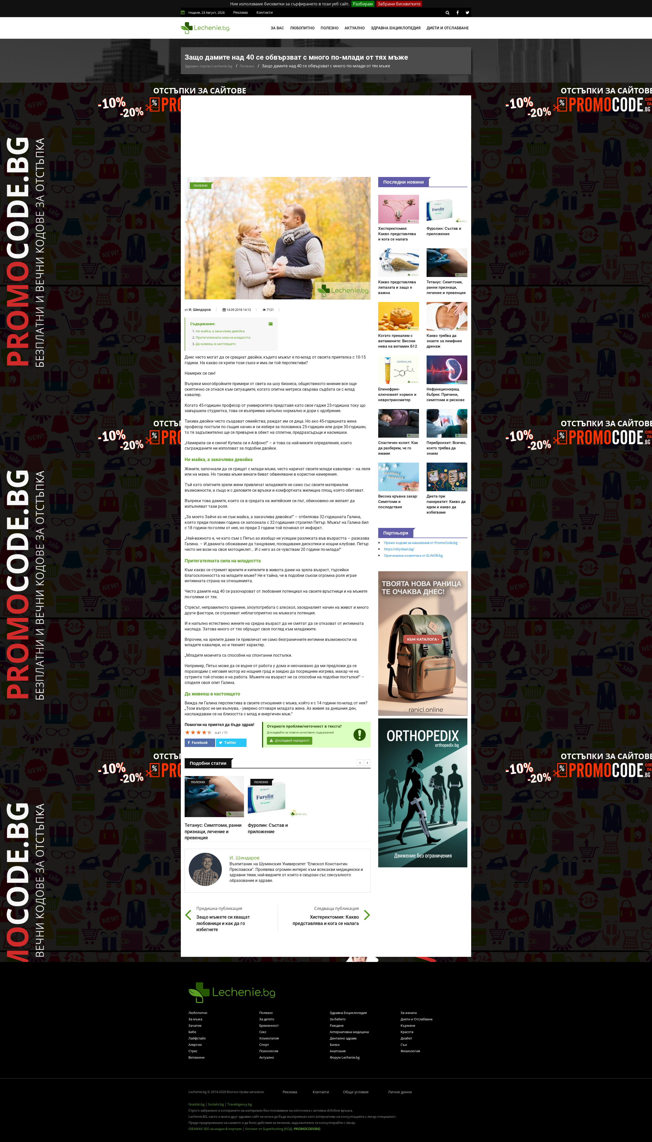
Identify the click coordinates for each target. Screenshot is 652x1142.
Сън (404, 1044)
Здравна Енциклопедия (348, 1012)
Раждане (337, 1025)
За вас (277, 28)
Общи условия (356, 1091)
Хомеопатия (269, 1038)
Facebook (199, 743)
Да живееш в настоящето (216, 343)
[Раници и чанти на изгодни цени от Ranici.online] (422, 643)
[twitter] (467, 12)
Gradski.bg (196, 1104)
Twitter (230, 743)
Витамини (196, 1057)
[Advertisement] (326, 138)
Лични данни (400, 1091)
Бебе (192, 1032)
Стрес (192, 1051)
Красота (407, 1032)
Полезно (329, 28)
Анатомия (338, 1051)
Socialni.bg (216, 1104)
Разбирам (363, 4)
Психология (268, 1051)
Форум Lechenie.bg (345, 1057)
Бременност (269, 1025)
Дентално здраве (343, 1038)
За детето (266, 1019)
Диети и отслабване (448, 28)
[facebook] (457, 12)
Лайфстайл (197, 1038)
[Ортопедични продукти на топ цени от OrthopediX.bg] (422, 792)
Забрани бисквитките (399, 4)
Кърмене (408, 1025)
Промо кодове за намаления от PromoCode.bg (420, 542)
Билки (334, 1044)
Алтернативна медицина (349, 1032)
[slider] (199, 732)
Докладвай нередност (291, 740)
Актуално (355, 28)
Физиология (410, 1051)
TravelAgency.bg (239, 1104)
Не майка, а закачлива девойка (220, 331)
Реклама (240, 12)
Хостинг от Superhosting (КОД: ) (282, 1128)
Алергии (195, 1044)
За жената (409, 1012)
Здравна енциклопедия (395, 28)
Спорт (264, 1044)
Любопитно (302, 28)
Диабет (406, 1038)
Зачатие (194, 1025)
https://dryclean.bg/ (399, 549)
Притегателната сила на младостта (223, 337)
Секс (262, 1032)
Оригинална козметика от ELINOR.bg (413, 555)
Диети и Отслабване (416, 1019)
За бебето (338, 1019)
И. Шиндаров (200, 310)
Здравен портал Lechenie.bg (208, 66)
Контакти (264, 12)
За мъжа (195, 1019)
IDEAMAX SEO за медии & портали (215, 1128)
